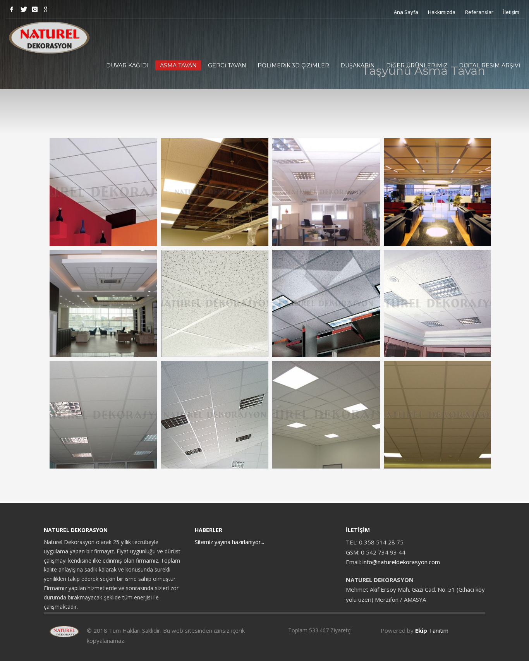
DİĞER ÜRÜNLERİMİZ (417, 65)
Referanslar (479, 12)
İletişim (511, 12)
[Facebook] (11, 9)
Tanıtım (431, 630)
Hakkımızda (441, 12)
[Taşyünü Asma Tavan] (103, 192)
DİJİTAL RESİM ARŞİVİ (489, 65)
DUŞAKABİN (357, 65)
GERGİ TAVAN (227, 65)
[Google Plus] (46, 9)
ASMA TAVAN (178, 65)
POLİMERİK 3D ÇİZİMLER (293, 65)
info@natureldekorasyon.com (401, 562)
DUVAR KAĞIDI (127, 65)
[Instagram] (35, 9)
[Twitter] (23, 9)
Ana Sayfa (406, 12)
